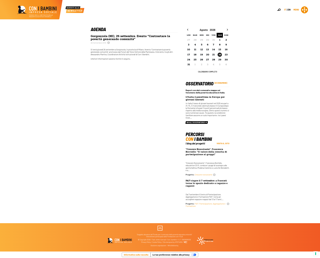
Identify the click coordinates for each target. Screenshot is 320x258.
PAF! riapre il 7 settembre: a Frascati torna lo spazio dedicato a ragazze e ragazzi (207, 183)
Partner (317, 43)
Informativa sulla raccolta (136, 255)
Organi (316, 37)
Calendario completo (207, 71)
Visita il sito (223, 143)
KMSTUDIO (178, 242)
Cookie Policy (157, 242)
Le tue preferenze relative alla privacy (171, 255)
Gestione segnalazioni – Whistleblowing (164, 246)
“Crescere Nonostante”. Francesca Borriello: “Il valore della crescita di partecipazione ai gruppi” (206, 152)
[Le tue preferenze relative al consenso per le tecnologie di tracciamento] (315, 253)
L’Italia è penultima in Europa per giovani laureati (205, 98)
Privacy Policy (146, 242)
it (285, 9)
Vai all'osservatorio (195, 122)
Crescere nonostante (203, 174)
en (289, 9)
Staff (316, 45)
